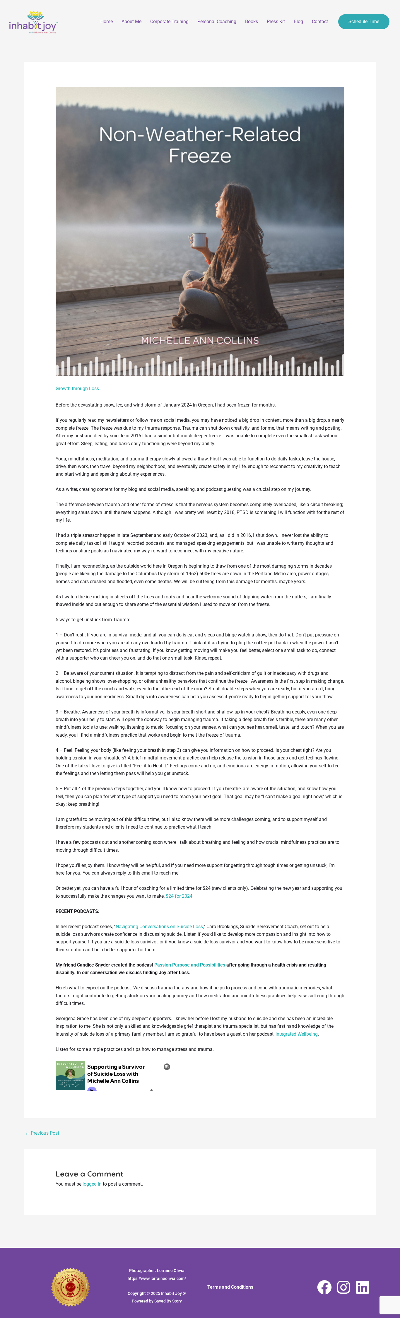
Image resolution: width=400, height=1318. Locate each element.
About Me (131, 21)
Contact (320, 21)
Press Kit (276, 21)
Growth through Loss (77, 388)
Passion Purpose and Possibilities (189, 965)
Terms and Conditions (230, 1287)
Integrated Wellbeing (297, 1034)
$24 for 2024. (180, 896)
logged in (92, 1184)
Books (251, 21)
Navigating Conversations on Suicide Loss (159, 926)
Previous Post (42, 1133)
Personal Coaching (216, 21)
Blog (298, 21)
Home (106, 21)
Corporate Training (169, 21)
